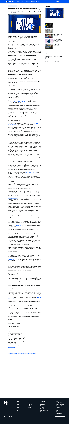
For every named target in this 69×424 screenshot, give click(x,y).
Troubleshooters (42, 404)
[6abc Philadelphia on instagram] (9, 416)
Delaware (37, 1)
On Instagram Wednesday (13, 198)
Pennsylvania (28, 1)
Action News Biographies (60, 404)
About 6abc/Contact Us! (60, 402)
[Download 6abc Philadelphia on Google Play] (62, 416)
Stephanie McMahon (12, 259)
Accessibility (58, 408)
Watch (18, 407)
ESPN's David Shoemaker (12, 81)
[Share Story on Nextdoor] (36, 11)
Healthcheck (42, 407)
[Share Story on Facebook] (30, 11)
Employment (58, 410)
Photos (18, 408)
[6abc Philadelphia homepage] (10, 2)
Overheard (42, 408)
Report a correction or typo (11, 347)
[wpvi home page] (6, 403)
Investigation (42, 402)
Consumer (42, 405)
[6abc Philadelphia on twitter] (7, 416)
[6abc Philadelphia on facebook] (5, 416)
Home (17, 402)
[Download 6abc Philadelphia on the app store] (57, 416)
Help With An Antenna (59, 413)
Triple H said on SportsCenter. (31, 172)
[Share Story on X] (32, 11)
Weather (18, 404)
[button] (4, 2)
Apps (17, 410)
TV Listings (57, 407)
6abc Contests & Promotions (60, 405)
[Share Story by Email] (38, 11)
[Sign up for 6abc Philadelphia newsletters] (12, 416)
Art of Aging (42, 411)
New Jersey (33, 1)
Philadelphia (22, 1)
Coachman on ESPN (17, 225)
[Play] (54, 13)
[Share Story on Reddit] (34, 11)
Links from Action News (44, 410)
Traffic (18, 405)
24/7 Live (17, 1)
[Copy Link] (40, 11)
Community (58, 411)
